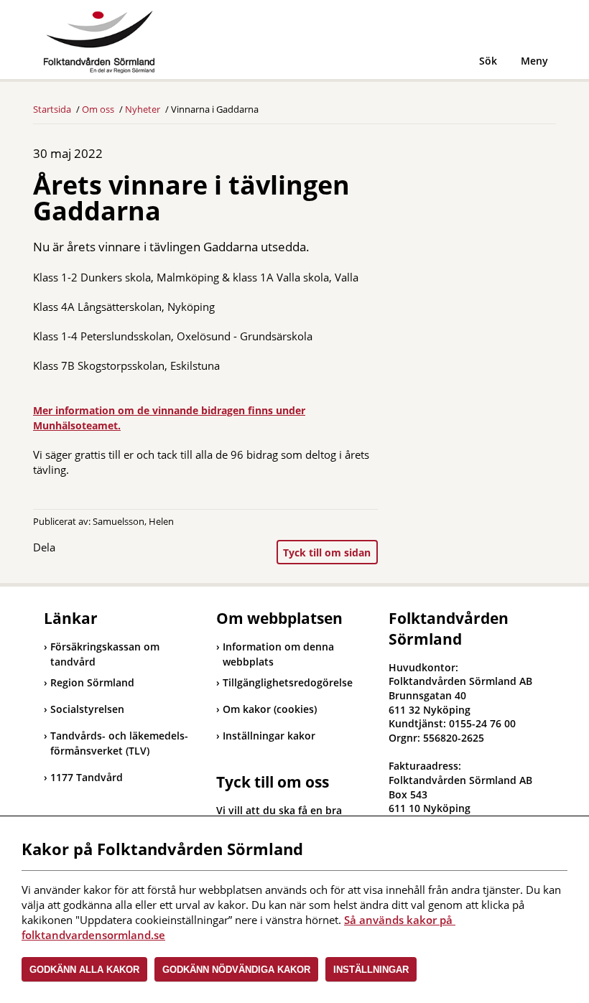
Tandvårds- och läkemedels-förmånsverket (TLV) (116, 743)
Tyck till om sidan (327, 552)
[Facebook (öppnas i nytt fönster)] (78, 550)
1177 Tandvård (83, 777)
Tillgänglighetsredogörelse (288, 682)
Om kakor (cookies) (270, 709)
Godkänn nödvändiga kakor (236, 969)
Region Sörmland (89, 682)
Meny (534, 60)
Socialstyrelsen (84, 709)
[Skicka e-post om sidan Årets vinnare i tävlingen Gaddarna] (136, 550)
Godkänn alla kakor (84, 969)
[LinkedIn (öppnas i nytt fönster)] (107, 550)
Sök (488, 60)
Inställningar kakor (269, 735)
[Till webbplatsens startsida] (99, 42)
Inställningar (371, 969)
